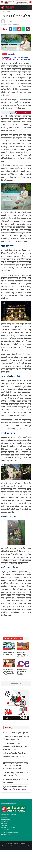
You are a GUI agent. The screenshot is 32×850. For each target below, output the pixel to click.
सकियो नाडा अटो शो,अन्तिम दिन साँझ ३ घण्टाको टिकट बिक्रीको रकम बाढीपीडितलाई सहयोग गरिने (15, 766)
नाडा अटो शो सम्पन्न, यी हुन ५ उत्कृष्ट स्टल (15, 732)
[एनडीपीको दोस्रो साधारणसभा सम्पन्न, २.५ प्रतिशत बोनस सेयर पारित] (23, 646)
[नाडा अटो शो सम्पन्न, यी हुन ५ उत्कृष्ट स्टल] (9, 646)
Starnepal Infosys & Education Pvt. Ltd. (20, 845)
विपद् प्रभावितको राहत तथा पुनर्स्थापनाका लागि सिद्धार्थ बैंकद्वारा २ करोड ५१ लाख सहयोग (15, 746)
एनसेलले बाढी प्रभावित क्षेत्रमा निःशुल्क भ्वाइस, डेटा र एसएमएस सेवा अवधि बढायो (15, 756)
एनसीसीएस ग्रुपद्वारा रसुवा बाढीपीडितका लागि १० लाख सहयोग (15, 774)
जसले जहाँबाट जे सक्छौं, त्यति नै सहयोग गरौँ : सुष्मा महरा (15, 781)
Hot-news (6, 649)
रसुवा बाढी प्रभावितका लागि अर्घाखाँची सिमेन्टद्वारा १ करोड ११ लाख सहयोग (15, 788)
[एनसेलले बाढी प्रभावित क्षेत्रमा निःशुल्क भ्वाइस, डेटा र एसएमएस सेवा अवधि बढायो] (23, 663)
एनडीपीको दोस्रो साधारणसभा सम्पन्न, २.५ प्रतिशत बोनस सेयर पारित (16, 738)
